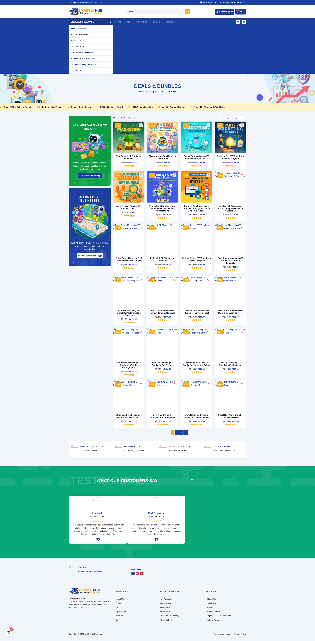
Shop (127, 22)
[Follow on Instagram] (137, 573)
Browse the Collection (88, 256)
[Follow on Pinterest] (141, 573)
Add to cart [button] (128, 164)
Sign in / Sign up (226, 12)
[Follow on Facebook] (133, 573)
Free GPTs (155, 22)
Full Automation (140, 22)
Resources (170, 22)
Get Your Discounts (88, 176)
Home (118, 22)
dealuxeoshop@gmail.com (90, 571)
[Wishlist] (141, 125)
